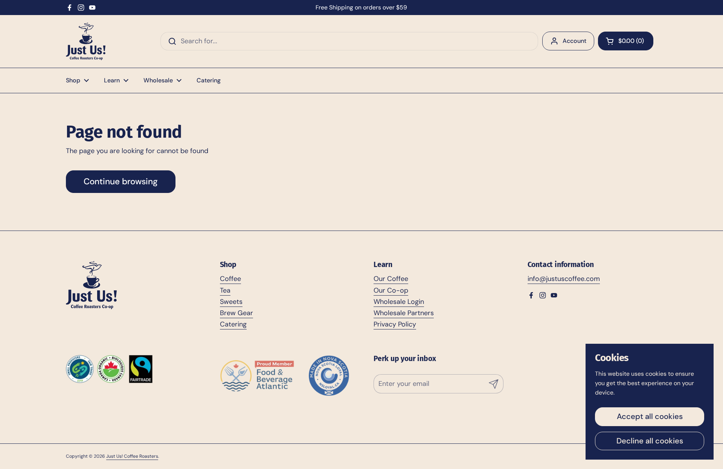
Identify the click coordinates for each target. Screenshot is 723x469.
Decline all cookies (649, 441)
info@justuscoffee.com (564, 278)
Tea (225, 290)
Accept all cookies (650, 416)
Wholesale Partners (404, 312)
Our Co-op (391, 290)
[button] (625, 41)
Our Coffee (391, 278)
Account (574, 41)
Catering (233, 324)
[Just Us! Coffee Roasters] (85, 41)
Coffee (230, 278)
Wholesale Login (399, 301)
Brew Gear (236, 312)
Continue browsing (121, 181)
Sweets (231, 301)
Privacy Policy (395, 324)
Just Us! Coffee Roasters (132, 456)
